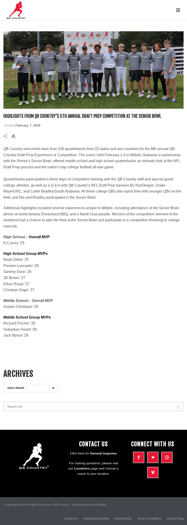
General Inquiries (103, 453)
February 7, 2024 (27, 125)
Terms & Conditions (149, 518)
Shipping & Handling (96, 518)
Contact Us (71, 518)
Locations (82, 468)
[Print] (16, 136)
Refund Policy (123, 518)
